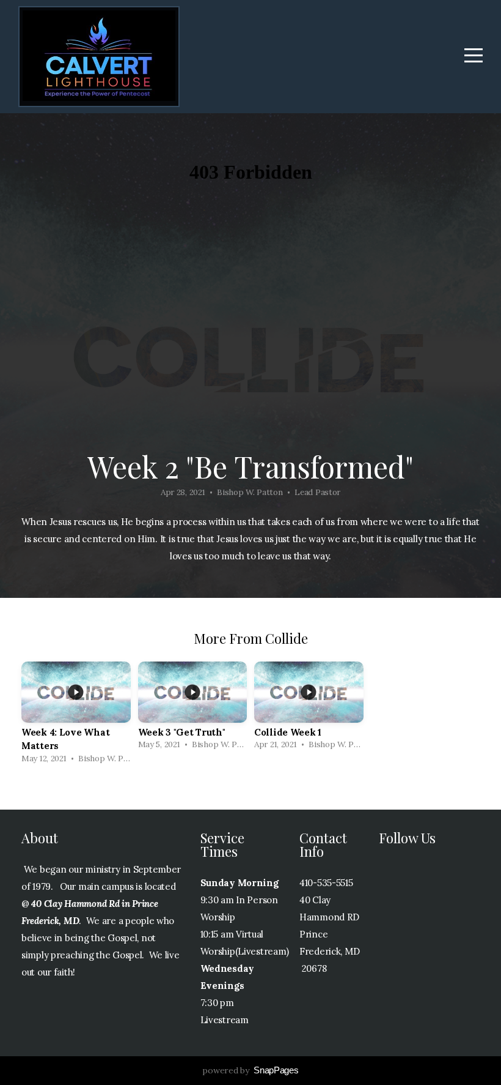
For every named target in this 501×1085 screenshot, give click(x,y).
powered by (250, 1070)
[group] (76, 716)
